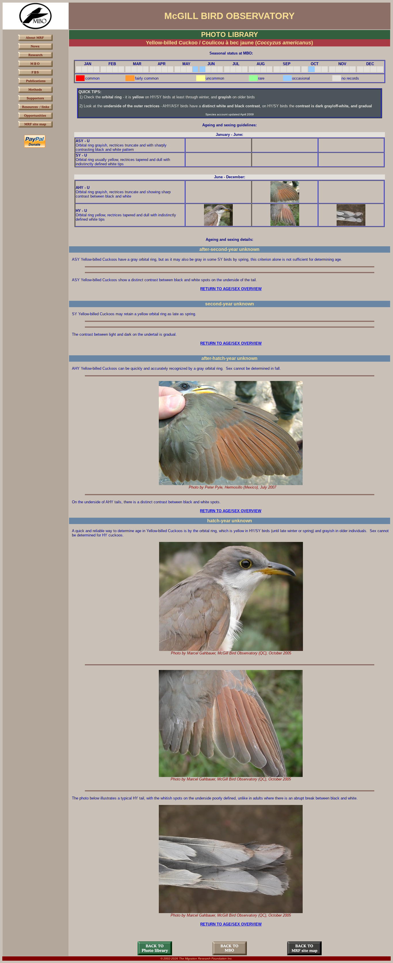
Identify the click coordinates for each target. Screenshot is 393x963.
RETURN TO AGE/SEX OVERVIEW (231, 289)
